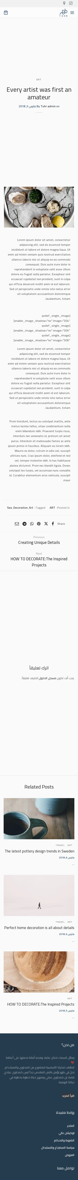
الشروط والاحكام (64, 1140)
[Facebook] (53, 523)
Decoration (20, 507)
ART (39, 79)
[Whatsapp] (31, 523)
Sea (9, 507)
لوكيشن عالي (66, 1133)
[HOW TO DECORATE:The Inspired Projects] (39, 972)
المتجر (70, 1125)
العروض (69, 1155)
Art (31, 507)
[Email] (17, 523)
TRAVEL (60, 845)
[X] (46, 523)
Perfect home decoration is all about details (39, 927)
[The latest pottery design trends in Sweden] (39, 818)
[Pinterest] (38, 523)
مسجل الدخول (47, 678)
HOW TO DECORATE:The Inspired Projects (40, 1004)
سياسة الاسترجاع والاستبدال (57, 1147)
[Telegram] (24, 523)
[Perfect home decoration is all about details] (39, 895)
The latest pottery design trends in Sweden (39, 851)
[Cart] (6, 12)
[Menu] (72, 12)
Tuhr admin (48, 106)
